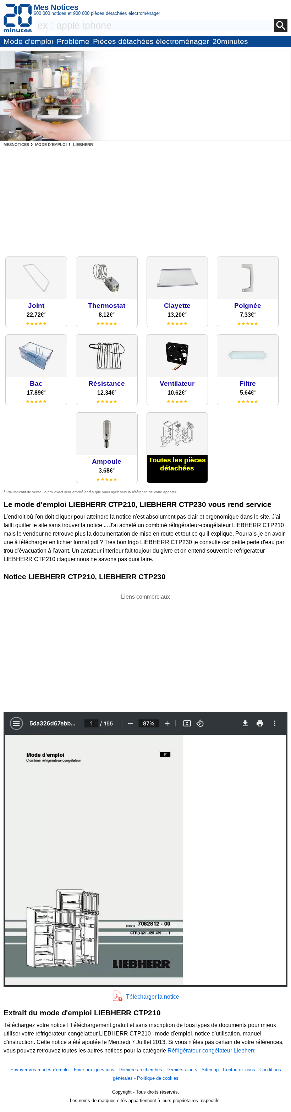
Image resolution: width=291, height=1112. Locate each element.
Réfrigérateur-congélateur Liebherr (211, 1051)
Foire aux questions (94, 1069)
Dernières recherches (140, 1069)
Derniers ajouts (181, 1069)
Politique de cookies (158, 1078)
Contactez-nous (239, 1069)
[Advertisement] (145, 199)
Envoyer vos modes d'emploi (40, 1069)
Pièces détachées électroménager (151, 41)
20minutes (230, 41)
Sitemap (210, 1069)
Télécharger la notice (152, 997)
